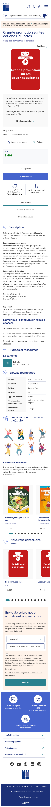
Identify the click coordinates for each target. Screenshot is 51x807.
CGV (23, 786)
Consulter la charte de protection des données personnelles (23, 674)
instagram (39, 764)
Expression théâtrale (20, 134)
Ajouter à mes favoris (19, 142)
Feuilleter (41, 46)
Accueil (6, 24)
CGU (29, 786)
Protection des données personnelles (28, 791)
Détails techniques (25, 217)
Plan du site (13, 786)
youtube (19, 764)
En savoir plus (10, 669)
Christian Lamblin (20, 235)
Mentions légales (40, 786)
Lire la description (24, 121)
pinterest (25, 764)
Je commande (25, 176)
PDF (6, 151)
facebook (12, 764)
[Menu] (46, 6)
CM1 (28, 24)
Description (25, 202)
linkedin (32, 764)
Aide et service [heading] (11, 748)
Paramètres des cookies (28, 797)
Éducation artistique (40, 24)
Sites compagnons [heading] (13, 742)
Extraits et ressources (25, 209)
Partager (40, 142)
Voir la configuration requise (36, 401)
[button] (25, 69)
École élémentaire (18, 24)
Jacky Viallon (8, 130)
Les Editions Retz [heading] (12, 735)
